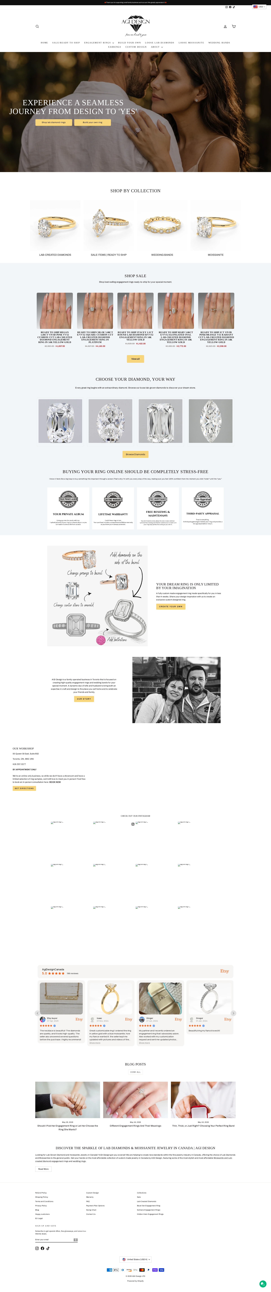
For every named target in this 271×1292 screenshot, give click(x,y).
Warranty (90, 1197)
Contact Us (91, 1214)
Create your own (171, 607)
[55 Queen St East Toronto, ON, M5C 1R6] (135, 769)
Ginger (100, 1018)
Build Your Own (129, 43)
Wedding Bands (219, 43)
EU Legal (39, 1218)
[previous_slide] (37, 1013)
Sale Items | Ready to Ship (109, 254)
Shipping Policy (41, 1197)
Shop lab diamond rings (54, 122)
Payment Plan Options (95, 1206)
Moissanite (216, 254)
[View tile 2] (113, 508)
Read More (43, 1169)
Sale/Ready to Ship (66, 43)
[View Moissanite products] (215, 225)
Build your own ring (92, 122)
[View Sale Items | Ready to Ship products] (108, 225)
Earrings (114, 47)
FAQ (88, 1201)
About (156, 47)
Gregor (149, 1018)
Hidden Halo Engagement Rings (150, 1214)
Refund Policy (41, 1193)
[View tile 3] (158, 508)
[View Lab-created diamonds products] (55, 225)
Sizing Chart (91, 1210)
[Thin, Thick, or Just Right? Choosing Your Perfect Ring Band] (203, 1100)
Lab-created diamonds (55, 254)
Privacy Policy (41, 1206)
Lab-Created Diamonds (146, 1201)
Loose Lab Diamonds (159, 43)
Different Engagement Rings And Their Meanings (135, 1126)
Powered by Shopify (135, 1281)
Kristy (199, 1018)
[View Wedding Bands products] (162, 225)
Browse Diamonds (135, 454)
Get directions (24, 788)
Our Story (84, 699)
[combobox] (259, 7)
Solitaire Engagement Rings (148, 1210)
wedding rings (79, 1161)
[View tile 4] (203, 508)
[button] (45, 1043)
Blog (37, 1210)
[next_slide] (233, 1013)
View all (135, 359)
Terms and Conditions (44, 1201)
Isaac (49, 1018)
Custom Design (136, 47)
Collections (141, 1193)
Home (44, 43)
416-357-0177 (19, 764)
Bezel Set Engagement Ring (148, 1206)
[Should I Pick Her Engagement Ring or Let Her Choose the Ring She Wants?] (67, 1100)
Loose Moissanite (191, 43)
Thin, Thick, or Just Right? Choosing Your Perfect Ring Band (203, 1126)
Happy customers (42, 1214)
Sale (139, 1197)
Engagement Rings (98, 43)
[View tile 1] (68, 508)
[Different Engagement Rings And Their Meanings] (135, 1100)
